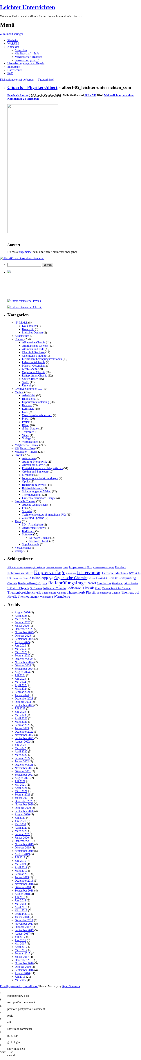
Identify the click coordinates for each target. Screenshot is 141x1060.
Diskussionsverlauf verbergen (17, 79)
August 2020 (22, 814)
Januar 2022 (22, 761)
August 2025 (22, 642)
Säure (98, 588)
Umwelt (26, 385)
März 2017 (21, 950)
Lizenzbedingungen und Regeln (25, 63)
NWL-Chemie (30, 368)
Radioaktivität (100, 578)
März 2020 (21, 830)
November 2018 (24, 883)
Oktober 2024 (23, 665)
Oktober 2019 (23, 847)
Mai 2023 (20, 715)
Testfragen (28, 431)
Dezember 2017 (24, 920)
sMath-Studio (30, 428)
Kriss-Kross (71, 573)
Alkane (11, 567)
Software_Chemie (54, 588)
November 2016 (24, 963)
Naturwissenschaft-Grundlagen (40, 478)
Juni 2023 (20, 711)
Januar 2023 (22, 728)
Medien (19, 392)
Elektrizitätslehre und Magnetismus (42, 468)
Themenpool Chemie (108, 592)
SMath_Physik (18, 588)
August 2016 (22, 973)
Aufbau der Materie (33, 464)
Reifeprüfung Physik (34, 484)
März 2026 (21, 619)
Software (27, 534)
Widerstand (46, 596)
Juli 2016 (20, 976)
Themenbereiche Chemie (116, 588)
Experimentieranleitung (35, 402)
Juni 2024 (20, 678)
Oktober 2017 (23, 926)
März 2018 (21, 910)
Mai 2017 (20, 943)
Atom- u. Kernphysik (34, 461)
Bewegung (29, 567)
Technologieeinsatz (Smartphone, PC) (44, 514)
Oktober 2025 (23, 635)
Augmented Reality (33, 527)
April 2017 (21, 946)
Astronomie (29, 458)
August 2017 (22, 933)
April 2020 (21, 827)
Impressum (13, 66)
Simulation (104, 583)
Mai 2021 (20, 784)
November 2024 (24, 662)
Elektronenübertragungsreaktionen (42, 359)
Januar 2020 (22, 837)
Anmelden (13, 46)
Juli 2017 (20, 936)
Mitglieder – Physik (26, 451)
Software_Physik (80, 588)
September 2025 (24, 638)
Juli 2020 (20, 817)
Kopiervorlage (49, 572)
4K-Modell (21, 322)
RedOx (113, 578)
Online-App (39, 578)
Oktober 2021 (23, 771)
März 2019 (21, 870)
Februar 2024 (22, 691)
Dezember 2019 (24, 840)
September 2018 (24, 890)
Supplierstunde (30, 544)
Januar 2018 (22, 917)
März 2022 (21, 754)
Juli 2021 (20, 781)
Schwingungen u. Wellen (36, 491)
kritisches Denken (32, 332)
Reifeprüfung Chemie (34, 375)
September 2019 (24, 850)
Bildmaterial (29, 398)
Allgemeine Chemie (33, 342)
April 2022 (21, 751)
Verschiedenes (23, 547)
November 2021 (24, 768)
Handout (27, 405)
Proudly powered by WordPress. (19, 986)
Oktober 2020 (23, 807)
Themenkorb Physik (81, 592)
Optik (25, 481)
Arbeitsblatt (28, 395)
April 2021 (21, 787)
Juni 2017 (20, 940)
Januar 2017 (22, 956)
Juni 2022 (20, 744)
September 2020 (24, 811)
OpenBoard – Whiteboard (37, 415)
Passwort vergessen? (27, 60)
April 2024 (21, 685)
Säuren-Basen (30, 378)
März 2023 (21, 721)
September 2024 (24, 668)
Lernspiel (108, 573)
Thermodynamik (31, 494)
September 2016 (24, 970)
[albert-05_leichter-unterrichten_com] (32, 232)
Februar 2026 (22, 622)
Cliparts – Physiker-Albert (32, 87)
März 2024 (21, 688)
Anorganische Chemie (35, 345)
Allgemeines (22, 335)
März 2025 (21, 652)
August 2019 (22, 854)
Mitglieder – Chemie (27, 445)
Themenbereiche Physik (24, 592)
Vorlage (26, 438)
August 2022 (22, 741)
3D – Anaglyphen (32, 524)
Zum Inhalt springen (12, 33)
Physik (19, 455)
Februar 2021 (22, 794)
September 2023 (24, 705)
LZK (25, 411)
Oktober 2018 (23, 887)
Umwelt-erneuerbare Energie (39, 498)
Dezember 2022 (24, 731)
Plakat (25, 418)
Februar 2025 (22, 655)
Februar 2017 (22, 953)
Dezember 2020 (24, 801)
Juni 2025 (20, 645)
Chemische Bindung (34, 355)
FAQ (10, 73)
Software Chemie (39, 537)
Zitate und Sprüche (33, 517)
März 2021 (21, 791)
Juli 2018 (20, 897)
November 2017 (24, 923)
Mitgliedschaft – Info (27, 53)
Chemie (19, 339)
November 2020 (24, 804)
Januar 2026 (22, 625)
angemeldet (25, 251)
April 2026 (21, 615)
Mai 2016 (20, 979)
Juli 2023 (20, 708)
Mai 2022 (20, 748)
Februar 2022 (22, 758)
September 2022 (24, 738)
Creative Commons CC (28, 388)
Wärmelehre (62, 596)
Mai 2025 (20, 648)
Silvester (27, 511)
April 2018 (21, 907)
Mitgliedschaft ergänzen (28, 56)
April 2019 (21, 867)
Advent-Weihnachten (34, 504)
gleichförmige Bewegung (103, 568)
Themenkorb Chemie (54, 592)
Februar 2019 (22, 874)
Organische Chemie (33, 372)
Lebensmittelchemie (33, 362)
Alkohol (20, 567)
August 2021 (22, 778)
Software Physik (38, 541)
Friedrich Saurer (17, 95)
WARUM (13, 43)
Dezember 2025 (24, 629)
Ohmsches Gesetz (21, 578)
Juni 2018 (20, 900)
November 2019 (24, 844)
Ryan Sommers (71, 986)
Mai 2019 (20, 864)
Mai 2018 (20, 903)
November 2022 (24, 734)
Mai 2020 (20, 824)
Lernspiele (28, 408)
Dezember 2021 (24, 764)
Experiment (77, 567)
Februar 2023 (22, 725)
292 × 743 (90, 95)
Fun (24, 507)
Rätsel (25, 425)
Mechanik (28, 474)
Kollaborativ (29, 325)
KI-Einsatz (28, 531)
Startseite (12, 40)
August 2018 (22, 893)
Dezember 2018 (24, 880)
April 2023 (21, 718)
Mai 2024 (20, 681)
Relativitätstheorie (32, 488)
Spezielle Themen (25, 501)
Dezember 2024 (24, 658)
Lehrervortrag (89, 572)
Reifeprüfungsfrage (67, 582)
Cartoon (39, 567)
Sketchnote (117, 583)
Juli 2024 (20, 675)
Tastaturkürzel (46, 79)
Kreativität (28, 329)
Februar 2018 (22, 913)
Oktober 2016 (23, 966)
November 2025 (24, 632)
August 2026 (22, 612)
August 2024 (22, 672)
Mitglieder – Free (25, 448)
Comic (65, 567)
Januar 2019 (22, 877)
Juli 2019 (20, 857)
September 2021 (24, 774)
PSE (89, 578)
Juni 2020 (20, 821)
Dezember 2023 (24, 698)
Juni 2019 (20, 860)
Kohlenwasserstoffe (20, 573)
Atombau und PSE (33, 349)
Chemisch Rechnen (33, 352)
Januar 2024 (22, 695)
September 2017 (24, 930)
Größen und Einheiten (35, 471)
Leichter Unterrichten (27, 7)
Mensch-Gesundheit (33, 365)
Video (25, 435)
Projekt (26, 421)
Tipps (18, 521)
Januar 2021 (22, 797)
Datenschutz (14, 70)
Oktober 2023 (23, 701)
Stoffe (25, 382)
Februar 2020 (22, 834)
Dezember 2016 (24, 960)
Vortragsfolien (30, 441)
